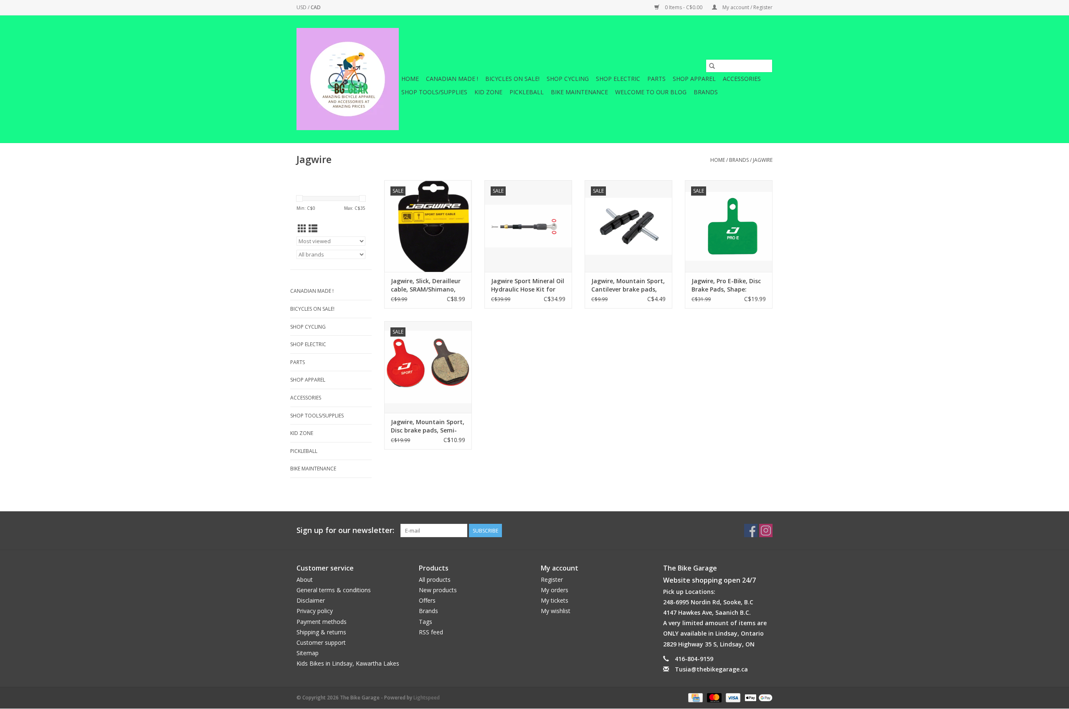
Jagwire (763, 159)
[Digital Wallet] (757, 697)
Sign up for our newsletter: (345, 530)
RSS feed (431, 632)
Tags (425, 622)
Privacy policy (314, 611)
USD (302, 7)
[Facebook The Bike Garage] (750, 530)
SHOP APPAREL (694, 79)
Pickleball (526, 92)
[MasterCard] (713, 697)
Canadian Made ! (452, 79)
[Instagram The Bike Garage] (766, 530)
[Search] (712, 66)
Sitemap (307, 653)
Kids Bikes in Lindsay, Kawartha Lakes (347, 663)
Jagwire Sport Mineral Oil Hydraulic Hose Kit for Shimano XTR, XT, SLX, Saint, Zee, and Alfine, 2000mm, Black (527, 285)
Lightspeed (426, 697)
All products (435, 579)
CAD (316, 7)
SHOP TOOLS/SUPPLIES (434, 92)
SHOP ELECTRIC (618, 79)
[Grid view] (302, 228)
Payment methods (321, 622)
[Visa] (732, 697)
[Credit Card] (694, 697)
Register (552, 579)
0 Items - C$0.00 (684, 7)
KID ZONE (488, 92)
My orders (554, 590)
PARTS (656, 79)
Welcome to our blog (650, 92)
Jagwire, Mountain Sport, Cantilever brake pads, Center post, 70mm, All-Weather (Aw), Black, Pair (628, 285)
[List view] (313, 228)
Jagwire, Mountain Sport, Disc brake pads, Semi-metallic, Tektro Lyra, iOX (427, 426)
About (304, 579)
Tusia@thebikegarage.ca (711, 669)
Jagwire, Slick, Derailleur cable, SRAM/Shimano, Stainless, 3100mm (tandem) (426, 285)
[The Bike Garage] (347, 79)
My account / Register (747, 7)
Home (410, 79)
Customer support (321, 642)
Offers (427, 600)
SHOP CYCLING (568, 79)
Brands (706, 92)
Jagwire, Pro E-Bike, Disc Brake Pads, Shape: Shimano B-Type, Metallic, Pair (726, 285)
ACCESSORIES (742, 79)
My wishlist (555, 611)
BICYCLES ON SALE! (512, 79)
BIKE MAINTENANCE (579, 92)
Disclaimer (310, 600)
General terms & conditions (333, 590)
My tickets (554, 600)
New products (438, 590)
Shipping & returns (321, 632)
